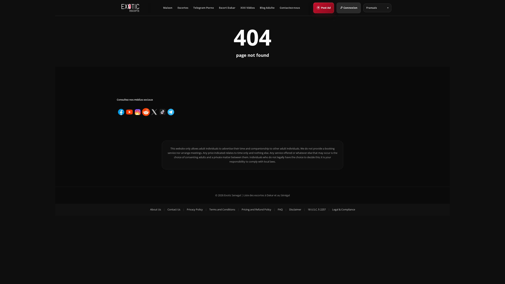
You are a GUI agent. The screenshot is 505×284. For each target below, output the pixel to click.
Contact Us (173, 209)
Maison (167, 7)
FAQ (280, 209)
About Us (155, 209)
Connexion (350, 7)
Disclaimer (295, 209)
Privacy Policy (195, 209)
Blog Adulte (267, 7)
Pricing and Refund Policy (256, 209)
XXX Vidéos (247, 7)
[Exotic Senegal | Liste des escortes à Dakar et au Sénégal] (130, 8)
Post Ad (324, 7)
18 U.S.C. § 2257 (317, 209)
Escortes (183, 7)
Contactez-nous (290, 7)
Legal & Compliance (343, 209)
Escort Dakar (227, 7)
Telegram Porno (203, 7)
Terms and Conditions (222, 209)
